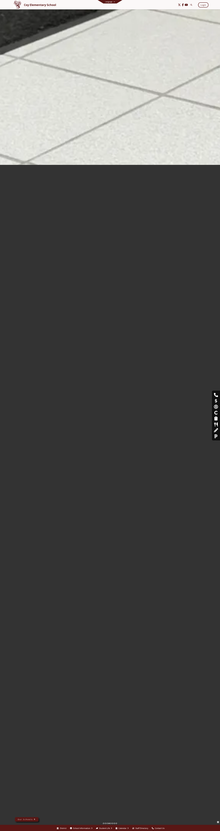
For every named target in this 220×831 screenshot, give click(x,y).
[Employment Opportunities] (216, 418)
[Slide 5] (111, 823)
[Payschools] (216, 401)
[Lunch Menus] (216, 424)
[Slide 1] (103, 823)
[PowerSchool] (216, 436)
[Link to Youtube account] (186, 5)
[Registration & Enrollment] (216, 430)
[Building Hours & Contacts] (216, 395)
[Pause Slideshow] (218, 822)
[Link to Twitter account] (179, 5)
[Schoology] (216, 406)
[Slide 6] (112, 823)
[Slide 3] (107, 823)
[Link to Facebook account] (182, 5)
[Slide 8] (116, 823)
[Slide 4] (109, 823)
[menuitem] (61, 828)
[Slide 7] (114, 823)
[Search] (191, 5)
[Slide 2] (105, 823)
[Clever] (216, 412)
